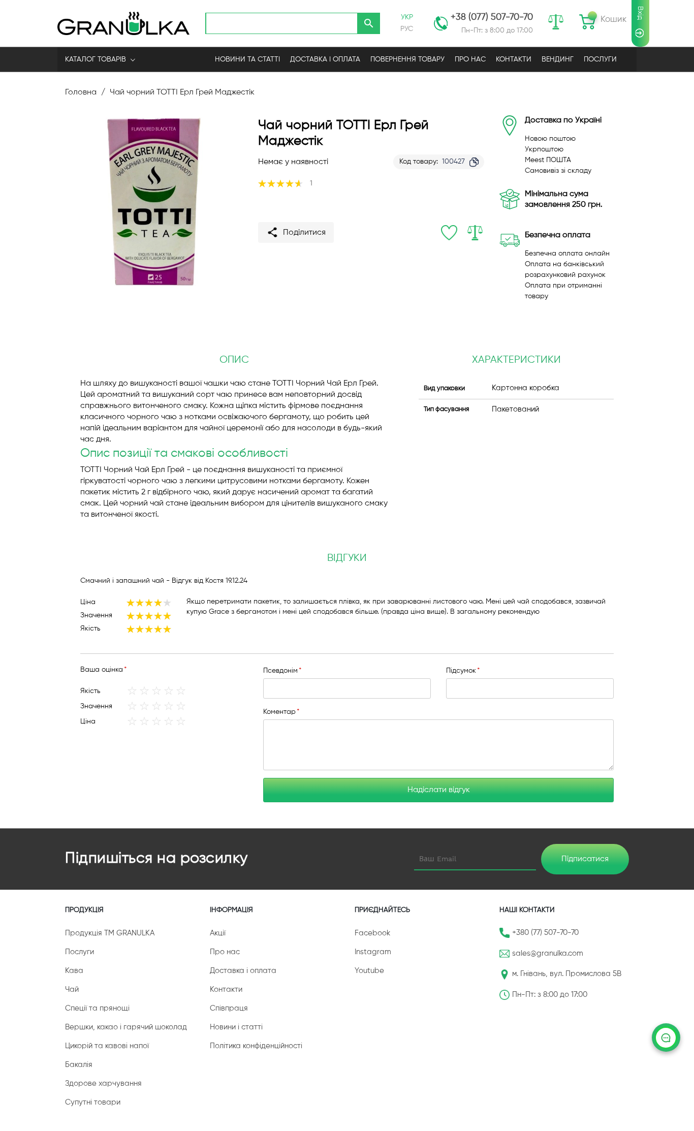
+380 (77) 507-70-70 (545, 932)
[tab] (347, 558)
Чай (72, 989)
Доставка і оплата (243, 971)
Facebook (372, 933)
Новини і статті (236, 1027)
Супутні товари (92, 1102)
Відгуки (347, 558)
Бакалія (78, 1065)
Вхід (640, 13)
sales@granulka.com (547, 953)
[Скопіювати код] (474, 162)
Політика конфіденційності (256, 1046)
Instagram (373, 952)
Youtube (369, 971)
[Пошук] (369, 23)
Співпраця (229, 1008)
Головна (81, 92)
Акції (218, 933)
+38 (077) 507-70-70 (492, 17)
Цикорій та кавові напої (107, 1046)
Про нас (225, 952)
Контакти (226, 989)
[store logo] (123, 23)
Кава (74, 971)
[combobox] (281, 23)
